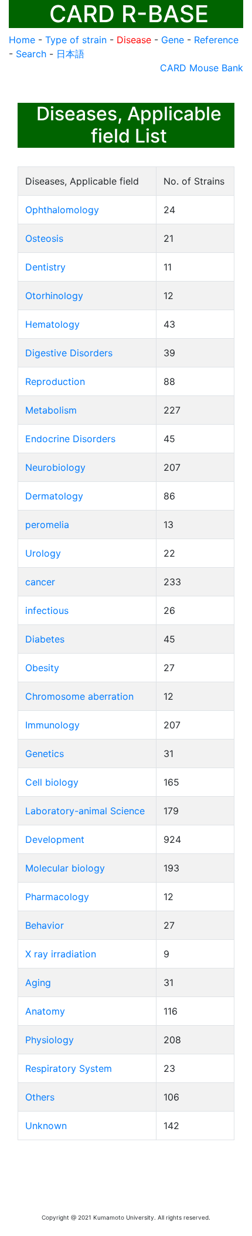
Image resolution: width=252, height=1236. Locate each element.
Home (22, 40)
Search (31, 54)
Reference (216, 40)
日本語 (70, 54)
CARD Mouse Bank (201, 68)
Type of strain (76, 40)
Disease (134, 40)
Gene (172, 40)
